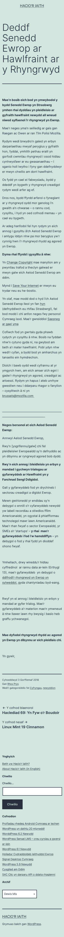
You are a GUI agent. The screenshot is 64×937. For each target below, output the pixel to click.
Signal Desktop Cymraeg (17, 859)
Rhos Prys (13, 683)
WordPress (34, 924)
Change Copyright (19, 262)
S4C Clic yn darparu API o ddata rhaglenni (28, 874)
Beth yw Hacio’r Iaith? (16, 763)
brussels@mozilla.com (18, 396)
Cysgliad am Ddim (13, 869)
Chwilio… (8, 783)
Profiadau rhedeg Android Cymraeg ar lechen (30, 823)
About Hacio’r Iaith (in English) (21, 768)
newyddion (49, 687)
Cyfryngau (36, 687)
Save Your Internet (26, 285)
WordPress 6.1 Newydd (16, 849)
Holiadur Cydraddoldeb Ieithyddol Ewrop (27, 854)
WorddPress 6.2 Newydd (17, 833)
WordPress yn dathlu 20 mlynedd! (23, 828)
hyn (42, 304)
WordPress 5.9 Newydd (17, 864)
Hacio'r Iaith (32, 6)
